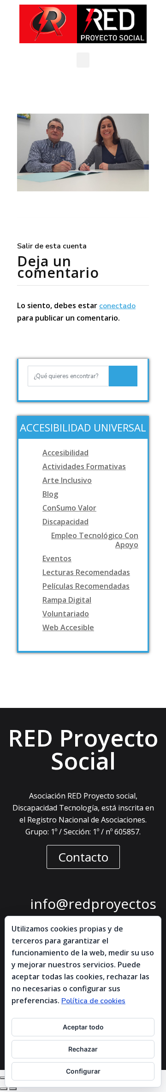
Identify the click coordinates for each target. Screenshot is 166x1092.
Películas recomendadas (86, 586)
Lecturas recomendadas (86, 572)
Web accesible (68, 627)
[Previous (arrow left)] (3, 1088)
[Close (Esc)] (3, 1077)
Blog (50, 494)
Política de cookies (93, 1001)
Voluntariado (65, 613)
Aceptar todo (83, 1027)
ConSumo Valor (69, 507)
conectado (117, 306)
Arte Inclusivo (67, 480)
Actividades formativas (84, 466)
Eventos (56, 558)
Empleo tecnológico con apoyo (94, 540)
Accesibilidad (65, 452)
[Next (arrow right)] (13, 1088)
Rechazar (83, 1049)
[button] (83, 60)
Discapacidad (65, 521)
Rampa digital (66, 599)
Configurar (83, 1071)
